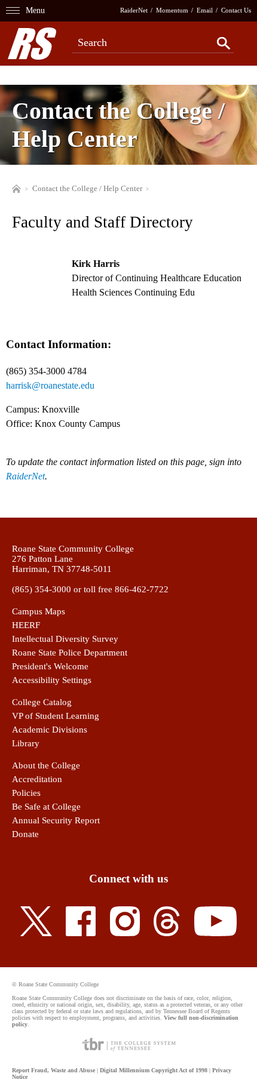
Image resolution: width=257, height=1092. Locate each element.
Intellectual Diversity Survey (65, 639)
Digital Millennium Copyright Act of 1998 (153, 1070)
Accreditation (37, 779)
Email (205, 10)
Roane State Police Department (69, 652)
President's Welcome (50, 666)
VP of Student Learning (55, 716)
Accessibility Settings (51, 680)
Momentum (172, 10)
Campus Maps (38, 611)
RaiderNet (134, 10)
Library (25, 743)
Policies (26, 793)
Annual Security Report (56, 820)
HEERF (26, 625)
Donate (25, 834)
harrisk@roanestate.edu (50, 385)
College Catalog (42, 702)
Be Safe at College (46, 806)
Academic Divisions (49, 729)
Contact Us (236, 10)
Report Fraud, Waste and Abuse (53, 1070)
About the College (46, 765)
